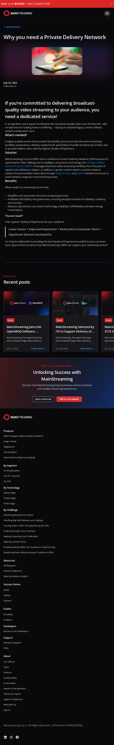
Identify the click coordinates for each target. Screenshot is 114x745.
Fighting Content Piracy (15, 541)
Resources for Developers (16, 631)
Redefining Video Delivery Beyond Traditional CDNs (29, 552)
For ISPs (7, 481)
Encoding (8, 614)
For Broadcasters (12, 470)
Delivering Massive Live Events (18, 514)
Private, (67, 173)
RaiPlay (7, 595)
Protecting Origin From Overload (19, 531)
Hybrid (80, 173)
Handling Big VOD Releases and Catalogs (23, 520)
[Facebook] (17, 737)
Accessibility (9, 683)
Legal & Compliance (13, 699)
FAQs (6, 648)
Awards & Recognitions (15, 688)
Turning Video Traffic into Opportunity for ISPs (26, 525)
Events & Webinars (13, 570)
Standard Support (12, 642)
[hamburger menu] (107, 13)
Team (6, 667)
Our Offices (9, 661)
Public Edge (9, 503)
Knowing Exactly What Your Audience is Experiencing (29, 547)
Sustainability (10, 677)
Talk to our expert (12, 693)
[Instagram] (11, 737)
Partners (8, 672)
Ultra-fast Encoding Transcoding (19, 457)
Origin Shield (10, 441)
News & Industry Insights (16, 576)
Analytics (8, 619)
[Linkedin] (5, 737)
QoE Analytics (10, 452)
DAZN (6, 590)
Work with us (10, 704)
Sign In (7, 710)
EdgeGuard (9, 446)
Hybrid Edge (9, 492)
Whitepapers (10, 565)
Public (58, 173)
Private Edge (10, 498)
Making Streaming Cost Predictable (21, 536)
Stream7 (8, 600)
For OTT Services (12, 475)
